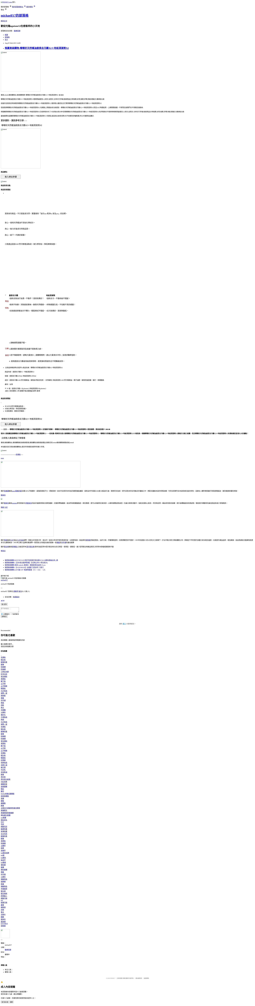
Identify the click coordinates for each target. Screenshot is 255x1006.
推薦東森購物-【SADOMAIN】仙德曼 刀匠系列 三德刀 (24, 567)
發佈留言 (4, 616)
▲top (2, 600)
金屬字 (3, 850)
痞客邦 (15, 591)
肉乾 (2, 705)
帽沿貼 (3, 660)
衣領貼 (18, 454)
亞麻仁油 (4, 765)
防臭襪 (3, 669)
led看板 (3, 862)
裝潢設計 (16, 597)
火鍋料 (3, 712)
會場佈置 (4, 831)
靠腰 (2, 798)
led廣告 (3, 858)
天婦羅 (3, 710)
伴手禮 (63, 542)
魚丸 (2, 707)
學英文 (3, 551)
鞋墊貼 (3, 688)
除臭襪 (6, 491)
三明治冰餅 (5, 672)
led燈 (2, 855)
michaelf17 (4, 580)
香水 (2, 912)
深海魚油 (4, 772)
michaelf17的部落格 (14, 15)
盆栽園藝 (4, 786)
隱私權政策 (138, 978)
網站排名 (4, 820)
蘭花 (2, 791)
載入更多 (4, 604)
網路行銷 (4, 898)
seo (2, 900)
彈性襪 (3, 865)
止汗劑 (3, 684)
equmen (14, 503)
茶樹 (2, 910)
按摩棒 (3, 881)
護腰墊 (3, 803)
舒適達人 (15, 547)
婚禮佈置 (4, 829)
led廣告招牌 (5, 853)
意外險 (3, 777)
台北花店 (4, 834)
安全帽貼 (4, 676)
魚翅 (2, 719)
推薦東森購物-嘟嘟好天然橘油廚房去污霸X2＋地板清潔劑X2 (37, 48)
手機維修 (4, 889)
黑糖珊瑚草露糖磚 (7, 813)
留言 (20, 591)
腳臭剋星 (18, 491)
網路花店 (4, 826)
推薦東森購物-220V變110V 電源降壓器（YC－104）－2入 (25, 570)
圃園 (2, 917)
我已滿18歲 (5, 1002)
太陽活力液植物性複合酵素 (10, 808)
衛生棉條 (4, 893)
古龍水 (3, 914)
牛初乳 (3, 770)
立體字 (3, 846)
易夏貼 (3, 679)
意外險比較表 (5, 779)
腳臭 (2, 664)
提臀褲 (3, 926)
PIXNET (112, 978)
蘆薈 (2, 905)
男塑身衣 (28, 503)
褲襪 (2, 867)
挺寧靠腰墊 (5, 796)
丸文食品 (20, 540)
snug (2, 458)
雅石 (2, 789)
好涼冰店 (4, 674)
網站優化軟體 (5, 815)
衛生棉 (6, 547)
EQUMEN (4, 923)
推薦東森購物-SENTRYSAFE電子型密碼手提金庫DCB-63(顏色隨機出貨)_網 (31, 560)
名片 (6, 39)
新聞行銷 (4, 902)
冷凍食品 (4, 717)
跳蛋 (2, 884)
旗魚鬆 (88, 540)
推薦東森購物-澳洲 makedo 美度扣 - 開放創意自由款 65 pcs (25, 565)
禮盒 (58, 542)
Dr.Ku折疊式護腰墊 (7, 794)
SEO (2, 822)
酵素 (2, 774)
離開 (11, 1002)
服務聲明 (146, 978)
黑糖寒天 (4, 810)
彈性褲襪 (4, 870)
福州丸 (3, 715)
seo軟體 (3, 817)
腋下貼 (3, 681)
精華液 (3, 907)
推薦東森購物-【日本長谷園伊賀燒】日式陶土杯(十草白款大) (26, 563)
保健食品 (4, 762)
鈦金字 (3, 860)
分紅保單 (4, 782)
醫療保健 (17, 31)
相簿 (6, 35)
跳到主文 (4, 21)
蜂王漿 (3, 767)
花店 (2, 824)
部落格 (7, 37)
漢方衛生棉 (30, 547)
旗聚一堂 (4, 693)
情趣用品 (4, 879)
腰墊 (2, 801)
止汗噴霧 (4, 686)
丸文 (6, 507)
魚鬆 (2, 507)
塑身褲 (3, 922)
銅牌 (2, 848)
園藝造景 (4, 784)
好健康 (3, 760)
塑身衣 (3, 495)
